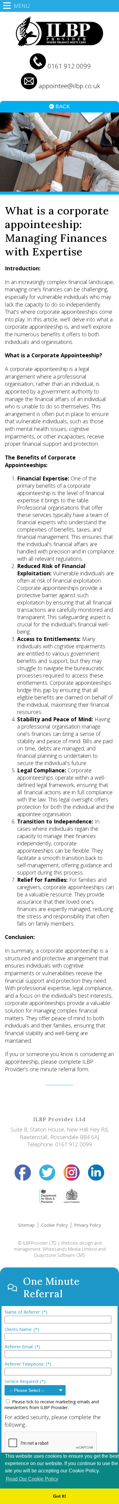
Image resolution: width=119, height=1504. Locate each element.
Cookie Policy (54, 1225)
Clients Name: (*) (22, 1329)
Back (62, 106)
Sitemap (26, 1225)
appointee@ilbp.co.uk (69, 85)
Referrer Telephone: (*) (28, 1364)
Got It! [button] (59, 1496)
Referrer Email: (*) (22, 1347)
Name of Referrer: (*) (26, 1312)
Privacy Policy (87, 1225)
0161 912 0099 (69, 66)
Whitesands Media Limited (70, 1249)
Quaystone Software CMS (59, 1255)
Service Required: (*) (25, 1381)
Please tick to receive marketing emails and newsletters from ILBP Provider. (52, 1404)
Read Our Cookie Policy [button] (32, 1478)
